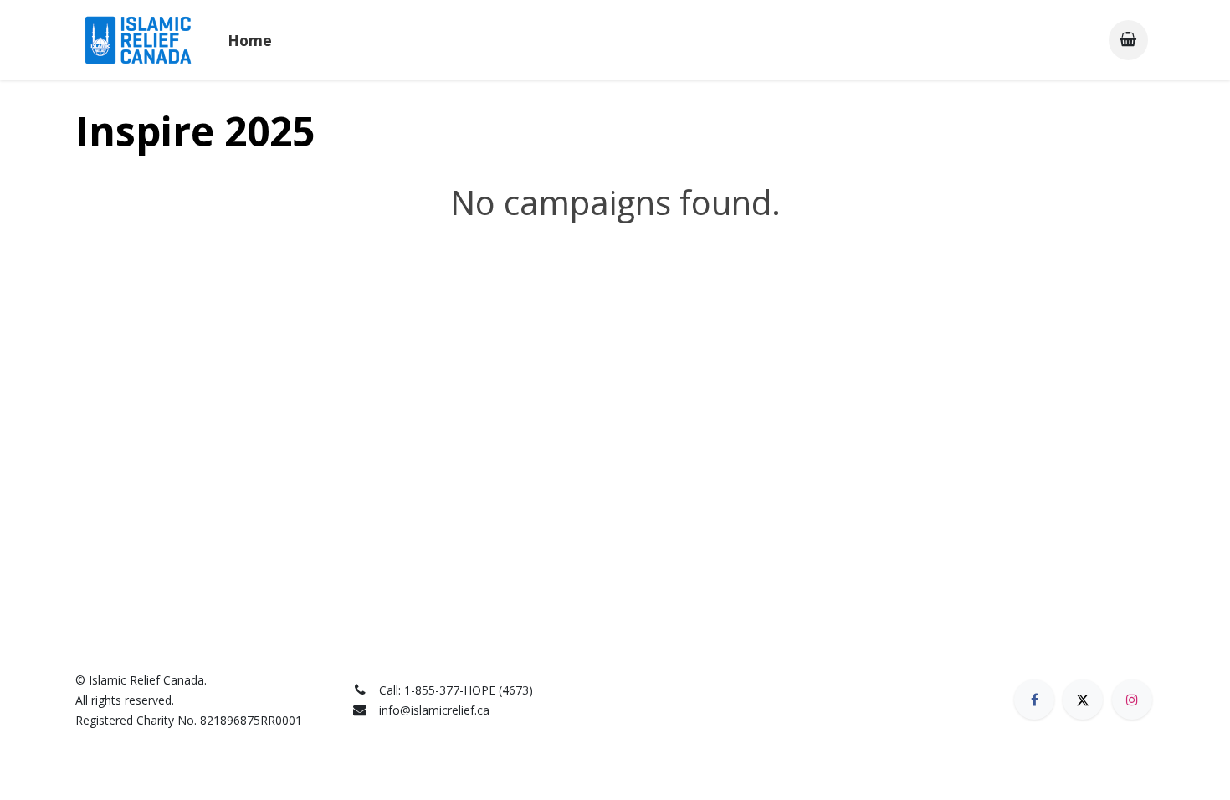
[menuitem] (250, 40)
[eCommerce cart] (1128, 39)
